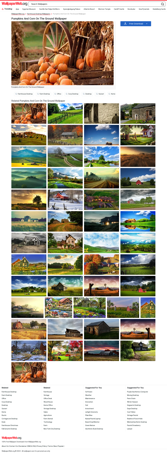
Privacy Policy (42, 446)
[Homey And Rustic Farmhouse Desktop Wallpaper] (137, 264)
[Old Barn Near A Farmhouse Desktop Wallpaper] (101, 351)
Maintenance (90, 398)
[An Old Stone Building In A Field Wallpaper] (101, 329)
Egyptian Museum (29, 9)
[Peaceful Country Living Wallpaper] (65, 200)
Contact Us (13, 446)
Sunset (101, 94)
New (55, 446)
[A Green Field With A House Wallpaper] (65, 156)
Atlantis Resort (89, 9)
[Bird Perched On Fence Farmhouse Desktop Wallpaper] (137, 135)
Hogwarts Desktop (134, 405)
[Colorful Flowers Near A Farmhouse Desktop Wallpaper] (90, 307)
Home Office (48, 405)
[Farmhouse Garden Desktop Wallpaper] (65, 221)
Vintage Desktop (50, 408)
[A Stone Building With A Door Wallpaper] (101, 113)
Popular (61, 446)
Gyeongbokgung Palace (71, 9)
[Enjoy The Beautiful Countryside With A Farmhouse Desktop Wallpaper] (58, 307)
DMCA (29, 446)
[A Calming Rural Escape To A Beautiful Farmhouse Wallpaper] (148, 307)
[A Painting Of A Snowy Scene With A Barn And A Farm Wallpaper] (28, 351)
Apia (17, 9)
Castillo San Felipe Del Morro (49, 9)
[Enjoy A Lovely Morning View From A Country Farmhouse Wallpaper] (28, 243)
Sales (46, 412)
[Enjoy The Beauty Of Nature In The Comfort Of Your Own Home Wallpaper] (137, 156)
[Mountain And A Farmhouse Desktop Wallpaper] (28, 156)
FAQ (34, 446)
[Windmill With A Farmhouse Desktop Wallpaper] (65, 286)
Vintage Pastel (132, 415)
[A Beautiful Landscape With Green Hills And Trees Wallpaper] (28, 178)
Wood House (48, 402)
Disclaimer (22, 446)
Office (59, 94)
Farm (45, 425)
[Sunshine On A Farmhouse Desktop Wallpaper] (65, 264)
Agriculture (48, 415)
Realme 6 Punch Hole (134, 419)
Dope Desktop (132, 408)
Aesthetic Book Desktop (94, 429)
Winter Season (132, 402)
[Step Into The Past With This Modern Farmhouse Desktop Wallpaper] (101, 243)
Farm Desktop (45, 94)
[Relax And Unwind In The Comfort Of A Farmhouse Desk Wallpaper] (101, 286)
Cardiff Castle (119, 9)
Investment (89, 408)
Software (88, 392)
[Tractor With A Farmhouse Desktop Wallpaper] (28, 286)
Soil (86, 405)
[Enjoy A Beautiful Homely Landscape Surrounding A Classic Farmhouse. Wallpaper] (137, 351)
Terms (50, 446)
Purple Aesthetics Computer (137, 392)
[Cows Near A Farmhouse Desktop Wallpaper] (101, 264)
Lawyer (129, 429)
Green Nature (90, 425)
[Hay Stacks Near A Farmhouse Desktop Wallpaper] (137, 243)
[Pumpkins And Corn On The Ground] (28, 113)
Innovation (89, 402)
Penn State (131, 398)
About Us (5, 446)
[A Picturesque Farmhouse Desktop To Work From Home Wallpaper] (65, 135)
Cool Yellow (131, 412)
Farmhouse (48, 392)
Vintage (46, 395)
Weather (88, 395)
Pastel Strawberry (133, 425)
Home (113, 94)
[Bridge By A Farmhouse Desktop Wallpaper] (28, 264)
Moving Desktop (133, 395)
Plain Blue (88, 415)
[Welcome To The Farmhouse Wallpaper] (28, 221)
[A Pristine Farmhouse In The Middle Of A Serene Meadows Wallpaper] (137, 286)
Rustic (4, 415)
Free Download (136, 24)
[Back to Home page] (14, 4)
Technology (48, 422)
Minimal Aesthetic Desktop (137, 422)
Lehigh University (91, 412)
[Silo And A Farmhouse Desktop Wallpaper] (123, 307)
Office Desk (48, 398)
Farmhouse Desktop (25, 94)
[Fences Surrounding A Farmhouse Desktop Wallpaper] (65, 113)
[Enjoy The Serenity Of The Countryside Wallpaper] (101, 135)
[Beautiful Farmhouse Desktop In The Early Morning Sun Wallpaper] (101, 156)
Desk (3, 422)
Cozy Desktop (73, 94)
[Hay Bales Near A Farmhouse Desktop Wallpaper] (28, 329)
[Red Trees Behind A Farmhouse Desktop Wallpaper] (65, 351)
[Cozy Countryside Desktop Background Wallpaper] (101, 178)
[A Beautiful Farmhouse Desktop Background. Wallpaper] (101, 221)
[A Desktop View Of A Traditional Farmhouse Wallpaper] (28, 135)
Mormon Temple (104, 9)
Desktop (88, 94)
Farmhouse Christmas (10, 425)
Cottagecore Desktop (9, 419)
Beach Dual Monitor (92, 422)
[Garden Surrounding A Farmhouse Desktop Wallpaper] (65, 243)
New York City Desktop (52, 429)
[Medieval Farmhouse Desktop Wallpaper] (101, 200)
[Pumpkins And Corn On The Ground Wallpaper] (28, 372)
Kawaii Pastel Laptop (93, 419)
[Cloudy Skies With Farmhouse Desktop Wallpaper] (137, 200)
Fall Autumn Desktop (9, 429)
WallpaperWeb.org (17, 14)
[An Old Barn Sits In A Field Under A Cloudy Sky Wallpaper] (65, 329)
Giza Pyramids (144, 9)
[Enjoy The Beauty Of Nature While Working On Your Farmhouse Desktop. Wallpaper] (137, 113)
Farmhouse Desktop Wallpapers (38, 14)
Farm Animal (48, 419)
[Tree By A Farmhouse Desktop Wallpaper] (28, 200)
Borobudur (131, 9)
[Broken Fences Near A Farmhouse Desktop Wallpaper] (137, 329)
